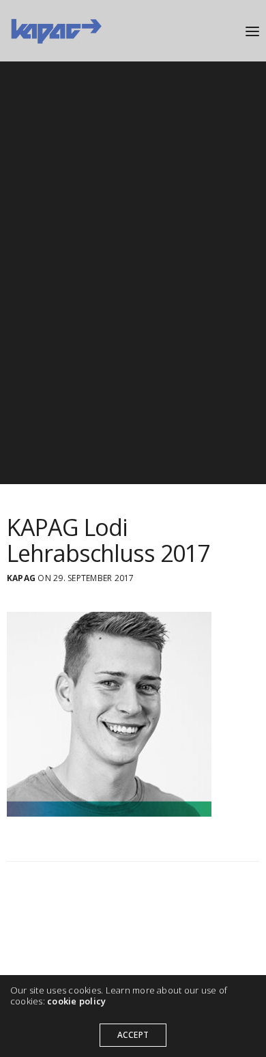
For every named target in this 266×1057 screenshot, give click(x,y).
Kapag (21, 578)
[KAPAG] (55, 31)
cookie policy (76, 1001)
